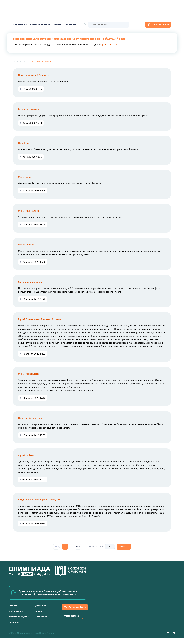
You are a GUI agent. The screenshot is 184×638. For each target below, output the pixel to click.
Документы (41, 605)
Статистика (41, 616)
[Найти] (85, 24)
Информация (20, 24)
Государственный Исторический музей (39, 499)
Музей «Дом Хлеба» (29, 210)
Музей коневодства (28, 373)
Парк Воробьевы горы (30, 418)
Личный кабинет (160, 24)
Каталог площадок (40, 24)
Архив (38, 611)
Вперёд (78, 546)
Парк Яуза (23, 143)
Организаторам (108, 44)
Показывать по (95, 546)
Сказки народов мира (30, 282)
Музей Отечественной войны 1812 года (39, 319)
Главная (17, 61)
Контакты (71, 24)
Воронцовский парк (28, 109)
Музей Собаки (26, 244)
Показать (124, 546)
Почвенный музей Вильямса (33, 75)
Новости (57, 24)
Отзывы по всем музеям (40, 61)
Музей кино (24, 177)
